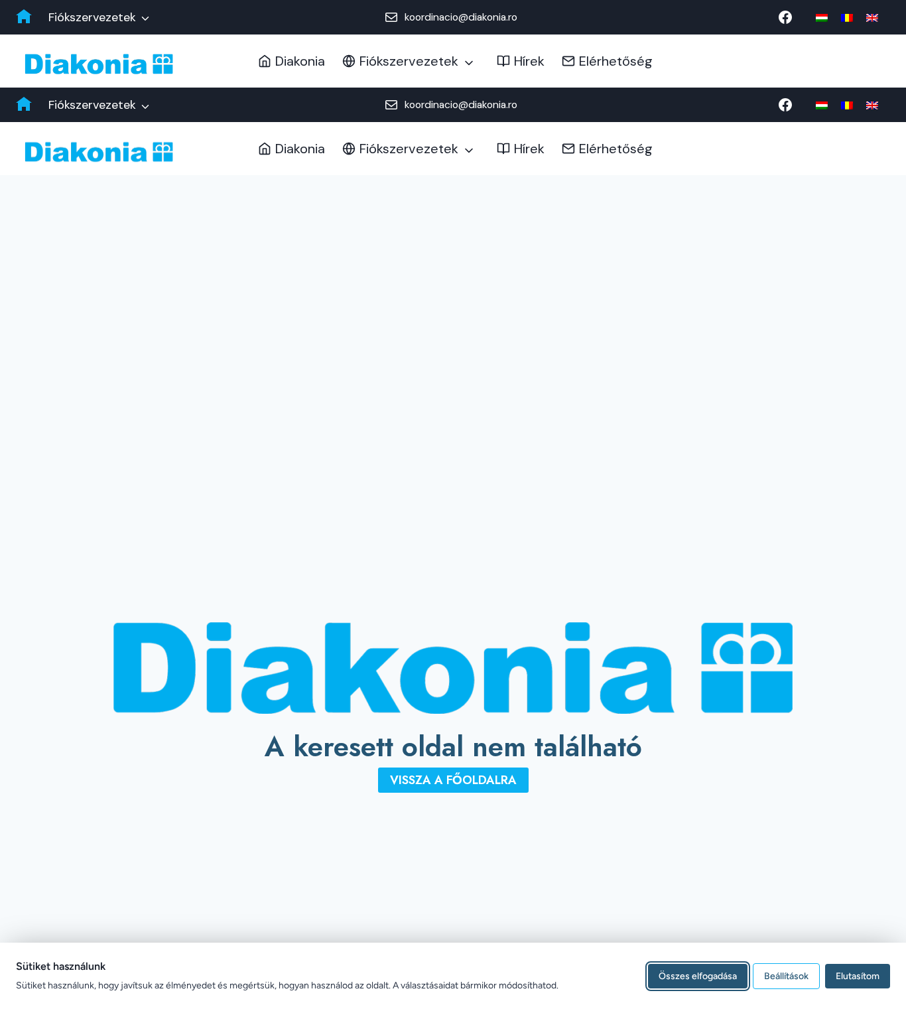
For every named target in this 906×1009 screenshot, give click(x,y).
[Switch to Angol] (872, 17)
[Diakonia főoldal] (24, 17)
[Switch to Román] (847, 17)
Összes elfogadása (698, 975)
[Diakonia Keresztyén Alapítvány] (99, 64)
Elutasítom (857, 975)
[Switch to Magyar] (821, 17)
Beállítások (786, 975)
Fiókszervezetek (92, 17)
